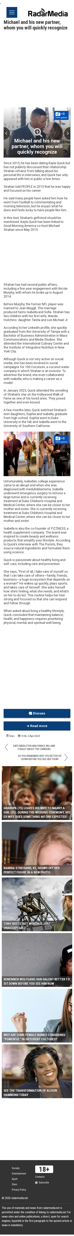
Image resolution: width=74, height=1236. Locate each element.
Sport (14, 1178)
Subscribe (44, 1182)
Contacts (40, 1176)
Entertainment (19, 1173)
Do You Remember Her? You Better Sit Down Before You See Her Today (40, 757)
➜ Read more (37, 726)
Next (67, 133)
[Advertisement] (37, 69)
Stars (12, 736)
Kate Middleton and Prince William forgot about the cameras (34, 747)
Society (16, 1168)
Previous (7, 133)
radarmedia (48, 12)
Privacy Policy (19, 1189)
